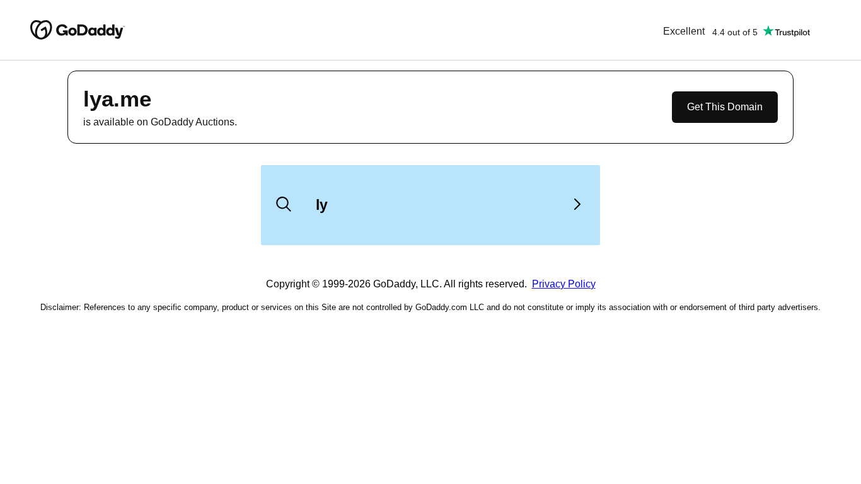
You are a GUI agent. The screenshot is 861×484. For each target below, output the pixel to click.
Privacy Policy (564, 284)
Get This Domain (725, 106)
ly (322, 205)
